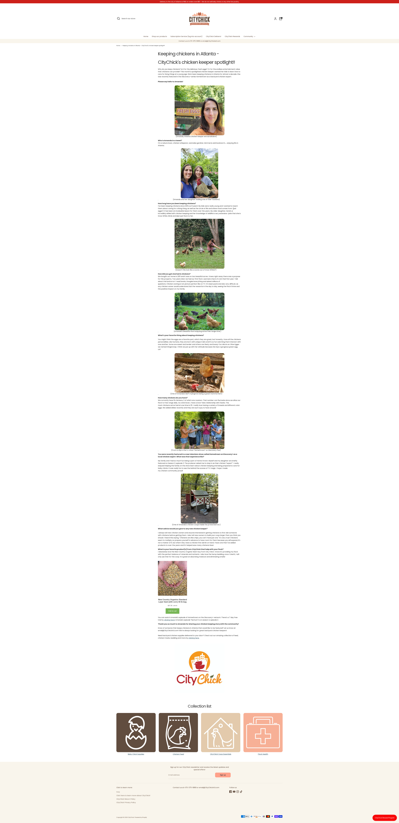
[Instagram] (237, 791)
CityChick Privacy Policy (126, 802)
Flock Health (263, 754)
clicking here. (194, 638)
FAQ (118, 792)
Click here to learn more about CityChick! (133, 795)
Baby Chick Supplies (136, 754)
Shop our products (159, 36)
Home (145, 36)
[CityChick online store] (199, 110)
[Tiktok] (241, 791)
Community (249, 36)
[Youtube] (234, 791)
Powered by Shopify (141, 817)
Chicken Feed (178, 754)
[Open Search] (118, 18)
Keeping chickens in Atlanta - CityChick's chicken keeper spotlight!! (144, 45)
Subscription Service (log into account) (186, 36)
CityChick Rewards (232, 36)
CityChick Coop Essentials (220, 754)
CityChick (131, 817)
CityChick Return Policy (125, 799)
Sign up (223, 775)
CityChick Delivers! (213, 36)
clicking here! (169, 620)
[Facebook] (230, 791)
